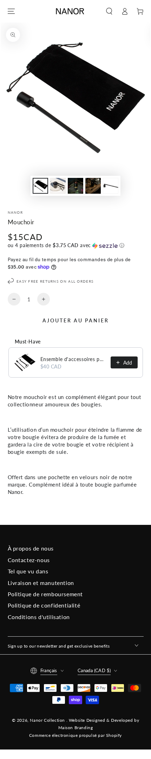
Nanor (15, 212)
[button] (109, 11)
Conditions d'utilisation (39, 616)
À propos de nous (31, 548)
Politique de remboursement (45, 594)
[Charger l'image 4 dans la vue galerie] (93, 186)
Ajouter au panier (75, 320)
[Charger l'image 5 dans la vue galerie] (110, 186)
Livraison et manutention (41, 582)
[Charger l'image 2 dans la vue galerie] (58, 186)
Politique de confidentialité (44, 605)
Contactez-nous (29, 560)
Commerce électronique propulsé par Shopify (75, 735)
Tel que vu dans (28, 571)
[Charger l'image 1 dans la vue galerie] (40, 186)
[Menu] (11, 11)
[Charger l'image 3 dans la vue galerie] (75, 186)
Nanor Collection (48, 720)
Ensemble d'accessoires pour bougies (73, 359)
